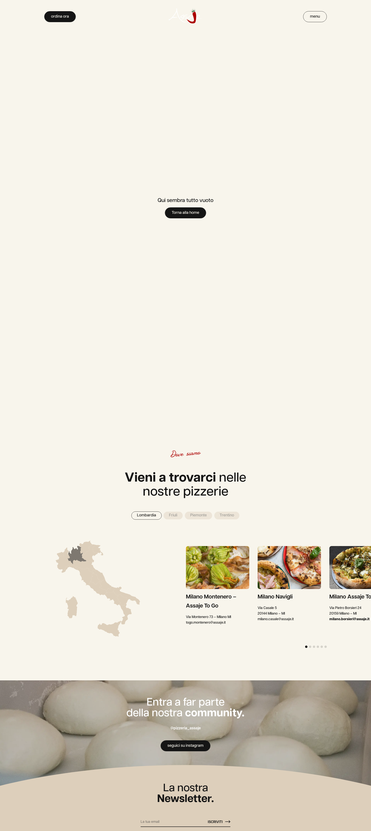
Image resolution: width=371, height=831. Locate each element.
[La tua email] (174, 820)
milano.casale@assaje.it (276, 619)
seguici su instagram (185, 746)
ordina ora (60, 17)
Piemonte (198, 515)
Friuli (173, 515)
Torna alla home (185, 213)
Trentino (227, 515)
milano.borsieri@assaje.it (349, 619)
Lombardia (146, 515)
